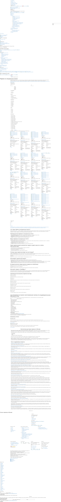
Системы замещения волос (4, 62)
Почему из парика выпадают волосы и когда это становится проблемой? (19, 398)
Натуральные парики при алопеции (5, 60)
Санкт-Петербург (3, 480)
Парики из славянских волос (25, 436)
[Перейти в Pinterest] (11, 74)
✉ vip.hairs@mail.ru (45, 448)
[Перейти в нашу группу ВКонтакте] (8, 74)
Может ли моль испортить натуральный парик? (16, 395)
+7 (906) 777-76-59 (12, 11)
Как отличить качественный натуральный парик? (16, 374)
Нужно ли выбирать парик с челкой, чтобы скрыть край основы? (18, 384)
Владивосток (2, 465)
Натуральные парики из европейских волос (6, 59)
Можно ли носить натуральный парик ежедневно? (17, 405)
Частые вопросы (5, 71)
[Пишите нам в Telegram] (20, 12)
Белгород (2, 463)
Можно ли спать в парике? (14, 350)
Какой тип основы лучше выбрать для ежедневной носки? (17, 345)
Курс (27, 499)
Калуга (1, 471)
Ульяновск (2, 486)
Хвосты (23, 438)
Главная (1, 50)
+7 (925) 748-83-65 (17, 11)
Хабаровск (2, 487)
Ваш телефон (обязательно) (16, 499)
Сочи (1, 482)
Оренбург (2, 476)
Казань (1, 470)
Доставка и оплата (13, 4)
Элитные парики (35, 227)
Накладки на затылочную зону (4, 54)
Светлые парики (23, 227)
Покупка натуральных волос (42, 427)
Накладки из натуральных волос (4, 52)
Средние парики (27, 227)
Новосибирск (2, 475)
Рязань (1, 479)
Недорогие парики (3, 61)
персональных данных (21, 313)
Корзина (1, 37)
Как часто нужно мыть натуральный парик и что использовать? (18, 386)
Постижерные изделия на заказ (42, 428)
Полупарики (2, 56)
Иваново (2, 469)
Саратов (2, 481)
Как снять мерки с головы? (23, 71)
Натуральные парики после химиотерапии (29, 81)
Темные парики (31, 227)
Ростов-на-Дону (2, 478)
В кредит (32, 152)
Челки (23, 431)
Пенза (14, 5)
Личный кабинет (12, 13)
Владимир (2, 466)
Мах (43, 421)
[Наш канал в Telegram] (32, 425)
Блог (11, 431)
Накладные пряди (3, 55)
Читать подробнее (12, 322)
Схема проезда (2, 33)
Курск (1, 473)
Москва (1, 474)
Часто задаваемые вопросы (14, 442)
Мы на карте (32, 416)
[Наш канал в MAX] (41, 425)
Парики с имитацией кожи (15, 227)
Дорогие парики (43, 227)
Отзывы (12, 1)
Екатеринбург (2, 468)
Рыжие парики (20, 227)
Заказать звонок (12, 14)
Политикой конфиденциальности (13, 493)
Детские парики (3, 58)
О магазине (12, 0)
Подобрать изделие (12, 139)
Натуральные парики (23, 432)
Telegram (40, 421)
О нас (11, 428)
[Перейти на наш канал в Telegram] (3, 74)
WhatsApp (35, 421)
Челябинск (2, 488)
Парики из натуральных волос (4, 57)
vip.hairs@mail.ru (33, 423)
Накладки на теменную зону (25, 429)
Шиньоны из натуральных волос (4, 63)
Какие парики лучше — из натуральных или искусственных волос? (18, 370)
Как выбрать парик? (13, 2)
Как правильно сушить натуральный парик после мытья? (17, 389)
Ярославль (2, 490)
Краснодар (2, 472)
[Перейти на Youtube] (39, 425)
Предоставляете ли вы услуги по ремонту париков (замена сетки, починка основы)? (20, 359)
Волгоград (2, 467)
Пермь (1, 477)
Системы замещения (23, 437)
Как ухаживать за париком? (14, 3)
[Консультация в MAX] (23, 12)
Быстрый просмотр (12, 131)
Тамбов (1, 484)
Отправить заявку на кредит (3, 498)
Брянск (1, 464)
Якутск (1, 489)
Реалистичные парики (39, 227)
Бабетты (2, 53)
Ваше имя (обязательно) (3, 499)
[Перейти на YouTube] (14, 74)
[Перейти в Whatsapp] (13, 12)
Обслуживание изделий (3, 68)
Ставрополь (2, 483)
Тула (1, 485)
